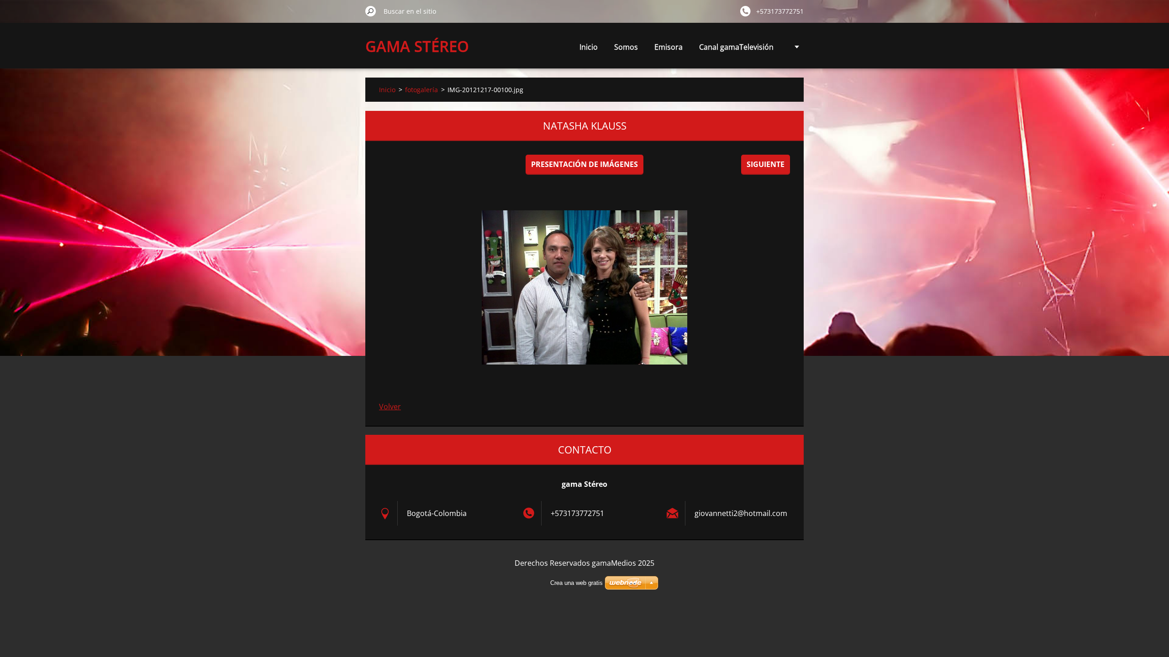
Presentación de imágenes (584, 164)
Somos (626, 47)
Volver (390, 407)
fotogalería (421, 89)
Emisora (668, 47)
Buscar (370, 11)
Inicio (588, 47)
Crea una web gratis (576, 582)
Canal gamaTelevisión (736, 47)
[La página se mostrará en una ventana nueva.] (584, 287)
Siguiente (766, 164)
